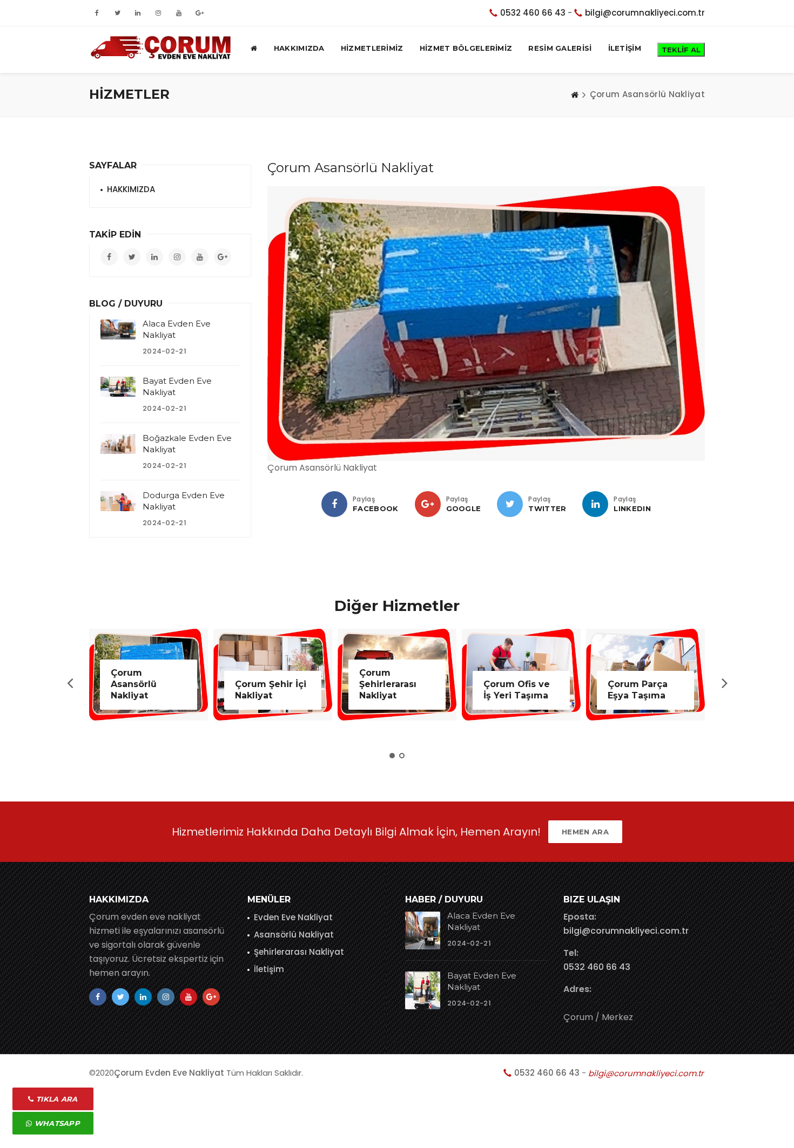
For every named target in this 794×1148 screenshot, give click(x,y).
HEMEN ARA (585, 831)
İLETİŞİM (624, 48)
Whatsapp (56, 1123)
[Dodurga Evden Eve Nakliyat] (118, 501)
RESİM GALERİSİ (559, 48)
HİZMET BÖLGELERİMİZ (466, 48)
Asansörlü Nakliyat (294, 934)
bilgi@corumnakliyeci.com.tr (645, 12)
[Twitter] (510, 504)
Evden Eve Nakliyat (293, 917)
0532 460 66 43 (533, 12)
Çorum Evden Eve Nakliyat (169, 1072)
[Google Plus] (428, 504)
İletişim (269, 969)
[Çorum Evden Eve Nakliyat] (163, 48)
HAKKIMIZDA (299, 48)
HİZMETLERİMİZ (372, 48)
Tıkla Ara (56, 1099)
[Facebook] (334, 504)
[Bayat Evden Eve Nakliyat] (118, 386)
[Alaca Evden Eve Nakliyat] (118, 329)
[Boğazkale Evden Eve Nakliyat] (118, 443)
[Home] (574, 94)
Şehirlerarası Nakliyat (299, 951)
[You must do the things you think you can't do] (422, 930)
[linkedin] (595, 504)
